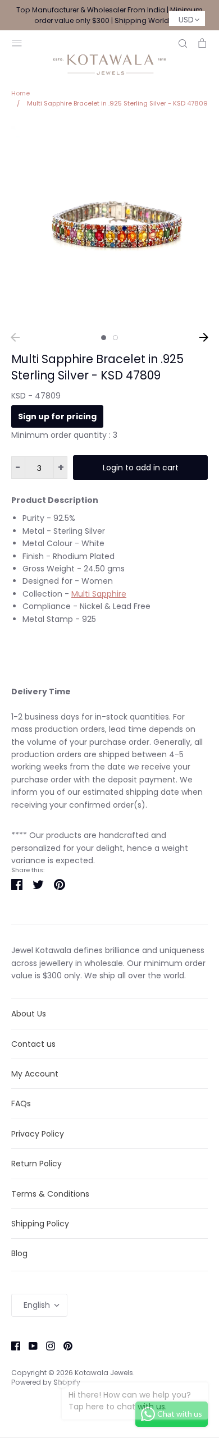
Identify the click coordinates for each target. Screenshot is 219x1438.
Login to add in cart (141, 467)
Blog (19, 1253)
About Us (28, 1013)
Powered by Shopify (45, 1382)
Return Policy (36, 1163)
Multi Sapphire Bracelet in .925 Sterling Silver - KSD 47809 (97, 367)
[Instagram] (46, 1345)
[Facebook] (11, 1345)
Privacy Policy (37, 1133)
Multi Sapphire (98, 593)
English (37, 1305)
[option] (109, 224)
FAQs (21, 1103)
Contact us (33, 1044)
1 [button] (103, 337)
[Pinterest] (63, 1345)
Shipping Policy (40, 1223)
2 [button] (115, 337)
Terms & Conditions (50, 1193)
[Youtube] (29, 1345)
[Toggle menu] (16, 42)
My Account (34, 1073)
